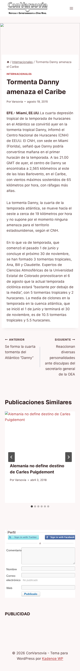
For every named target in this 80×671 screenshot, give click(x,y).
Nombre (11, 569)
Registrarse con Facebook (60, 537)
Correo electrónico (13, 578)
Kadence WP (52, 659)
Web (9, 588)
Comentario (13, 550)
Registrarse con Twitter (23, 537)
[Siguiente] (68, 457)
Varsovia (17, 101)
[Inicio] (8, 62)
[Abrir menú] (71, 8)
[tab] (32, 506)
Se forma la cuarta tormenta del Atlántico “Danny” (20, 349)
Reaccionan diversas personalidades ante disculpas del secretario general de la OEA (60, 357)
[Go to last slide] (11, 457)
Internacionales (19, 73)
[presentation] (40, 434)
